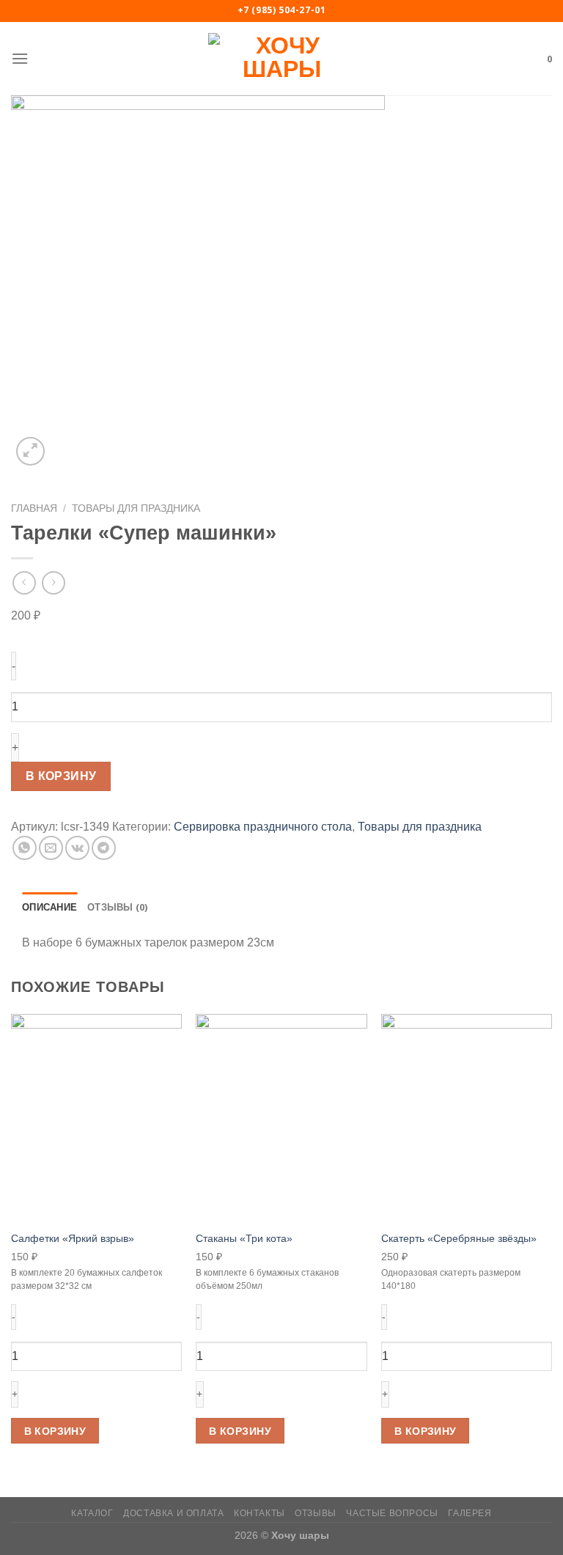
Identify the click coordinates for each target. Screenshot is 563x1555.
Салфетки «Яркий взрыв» (72, 1238)
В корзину (61, 776)
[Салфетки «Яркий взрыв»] (96, 1117)
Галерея (469, 1513)
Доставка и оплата (173, 1513)
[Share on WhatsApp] (24, 848)
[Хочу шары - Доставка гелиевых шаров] (281, 59)
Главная (34, 508)
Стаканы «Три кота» (244, 1238)
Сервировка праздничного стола (263, 826)
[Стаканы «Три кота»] (281, 1117)
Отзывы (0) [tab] (117, 906)
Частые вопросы (392, 1513)
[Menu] (20, 58)
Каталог (92, 1513)
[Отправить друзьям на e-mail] (51, 848)
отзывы (315, 1513)
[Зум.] (30, 451)
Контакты (259, 1513)
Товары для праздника (136, 508)
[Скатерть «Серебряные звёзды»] (466, 1117)
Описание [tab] (49, 906)
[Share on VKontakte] (77, 848)
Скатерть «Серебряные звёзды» (459, 1238)
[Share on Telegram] (104, 848)
